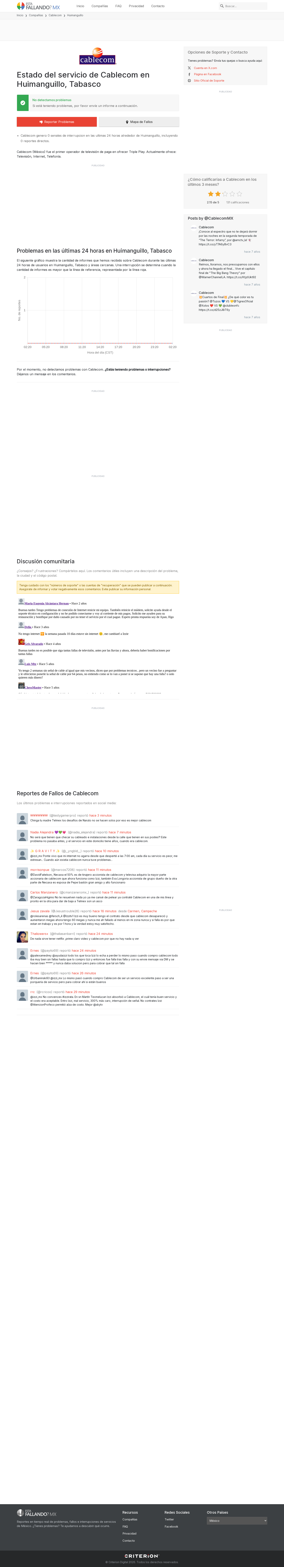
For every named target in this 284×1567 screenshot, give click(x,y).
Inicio (80, 6)
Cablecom (55, 15)
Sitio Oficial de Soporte (209, 80)
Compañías (100, 6)
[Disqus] (98, 645)
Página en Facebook (207, 74)
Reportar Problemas (59, 122)
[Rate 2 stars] (218, 194)
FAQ (118, 6)
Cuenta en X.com (205, 68)
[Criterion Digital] (142, 1556)
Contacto (158, 6)
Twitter (169, 1519)
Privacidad (136, 6)
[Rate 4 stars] (232, 194)
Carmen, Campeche (142, 911)
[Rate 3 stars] (225, 194)
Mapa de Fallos (141, 122)
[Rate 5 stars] (239, 194)
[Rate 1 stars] (211, 194)
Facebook (171, 1526)
